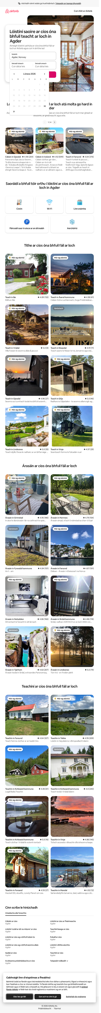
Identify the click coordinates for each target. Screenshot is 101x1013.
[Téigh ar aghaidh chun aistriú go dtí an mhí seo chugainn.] (44, 74)
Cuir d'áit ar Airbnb (83, 11)
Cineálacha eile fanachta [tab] (15, 913)
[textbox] (21, 66)
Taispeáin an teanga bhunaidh (68, 3)
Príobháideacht (44, 1008)
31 (14, 111)
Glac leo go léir (19, 996)
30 (45, 106)
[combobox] (33, 57)
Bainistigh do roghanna (76, 996)
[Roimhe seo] (45, 122)
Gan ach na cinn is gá (48, 996)
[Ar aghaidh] (54, 122)
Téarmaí (57, 1008)
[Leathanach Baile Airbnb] (12, 11)
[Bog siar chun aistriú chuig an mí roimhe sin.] (14, 74)
